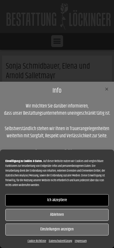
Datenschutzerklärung (60, 240)
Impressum (81, 240)
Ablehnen (57, 215)
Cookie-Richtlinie (37, 240)
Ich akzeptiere (57, 200)
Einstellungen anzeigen (57, 229)
